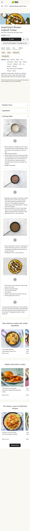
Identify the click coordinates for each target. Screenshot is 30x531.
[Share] (27, 39)
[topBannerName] (15, 11)
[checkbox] (1, 35)
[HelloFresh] (15, 2)
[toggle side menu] (2, 2)
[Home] (2, 6)
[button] (15, 111)
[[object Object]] (23, 39)
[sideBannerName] (15, 92)
